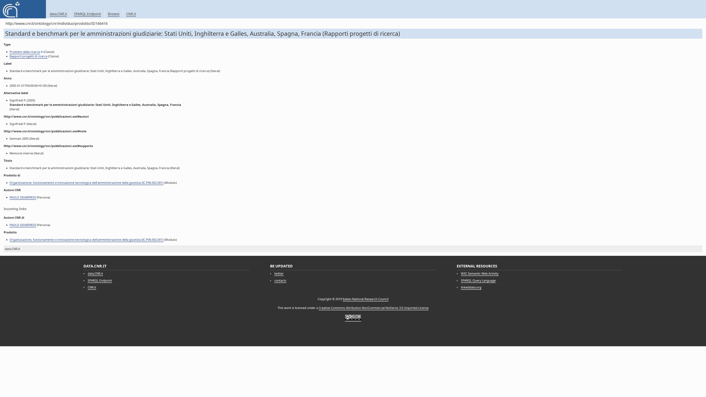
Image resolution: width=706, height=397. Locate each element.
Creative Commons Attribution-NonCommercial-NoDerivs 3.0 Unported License (374, 308)
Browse (114, 14)
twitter (279, 273)
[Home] (23, 9)
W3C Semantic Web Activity (479, 273)
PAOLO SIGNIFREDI (23, 197)
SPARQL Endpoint (87, 14)
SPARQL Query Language (478, 280)
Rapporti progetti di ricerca (28, 56)
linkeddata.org (471, 287)
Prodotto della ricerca (25, 52)
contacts (280, 280)
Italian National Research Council (365, 299)
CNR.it (131, 14)
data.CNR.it (58, 14)
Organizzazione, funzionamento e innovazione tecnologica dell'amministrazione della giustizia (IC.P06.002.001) (86, 183)
